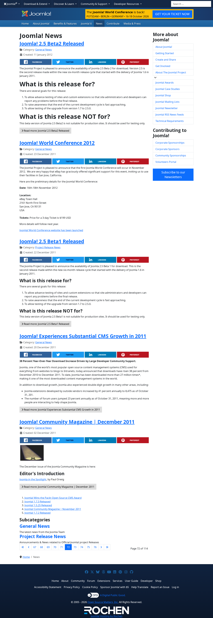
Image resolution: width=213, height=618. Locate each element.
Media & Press (132, 23)
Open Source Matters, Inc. (102, 602)
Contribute (113, 23)
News (99, 23)
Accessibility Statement (47, 587)
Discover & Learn (64, 4)
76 (95, 547)
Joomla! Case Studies (167, 89)
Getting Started (164, 53)
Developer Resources (127, 4)
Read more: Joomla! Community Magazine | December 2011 (58, 486)
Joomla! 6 (86, 23)
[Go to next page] (101, 547)
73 (75, 547)
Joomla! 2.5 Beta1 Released (51, 241)
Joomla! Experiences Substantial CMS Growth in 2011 (82, 336)
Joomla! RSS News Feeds (169, 114)
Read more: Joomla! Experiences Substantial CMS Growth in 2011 (61, 409)
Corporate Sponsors (167, 149)
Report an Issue (160, 587)
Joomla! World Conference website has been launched (51, 230)
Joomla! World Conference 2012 (57, 142)
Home (25, 23)
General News (43, 49)
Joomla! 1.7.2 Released (37, 513)
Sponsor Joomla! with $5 (114, 587)
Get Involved (162, 66)
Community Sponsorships (170, 155)
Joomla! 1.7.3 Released (37, 501)
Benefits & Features (65, 23)
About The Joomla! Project (170, 72)
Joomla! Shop (163, 95)
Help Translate (139, 587)
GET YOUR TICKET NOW (172, 14)
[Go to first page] (22, 547)
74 (81, 547)
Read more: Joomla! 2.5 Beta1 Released (46, 324)
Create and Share (165, 59)
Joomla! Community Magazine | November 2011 (52, 509)
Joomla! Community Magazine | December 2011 (77, 421)
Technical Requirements (169, 121)
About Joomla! (41, 23)
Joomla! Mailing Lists (167, 101)
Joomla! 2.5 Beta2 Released (51, 43)
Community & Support (94, 4)
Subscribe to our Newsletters (173, 174)
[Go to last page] (107, 547)
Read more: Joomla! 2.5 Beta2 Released (46, 130)
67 (34, 547)
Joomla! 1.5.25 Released (38, 505)
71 (61, 547)
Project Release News (48, 247)
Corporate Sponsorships (169, 142)
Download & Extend (36, 4)
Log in (175, 587)
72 (68, 547)
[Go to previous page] (28, 547)
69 (48, 547)
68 (41, 547)
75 (88, 547)
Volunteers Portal (165, 162)
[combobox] (191, 4)
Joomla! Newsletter (166, 108)
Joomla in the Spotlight (32, 479)
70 (54, 547)
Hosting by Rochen (106, 616)
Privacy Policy (72, 587)
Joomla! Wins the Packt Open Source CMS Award (53, 498)
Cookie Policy (90, 587)
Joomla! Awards (164, 82)
